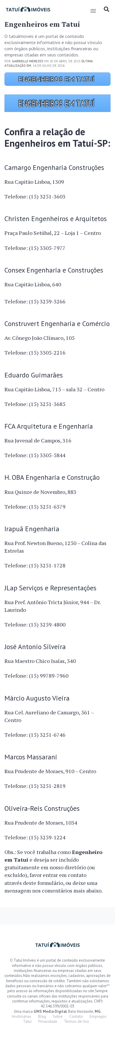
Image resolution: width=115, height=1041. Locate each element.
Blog (42, 1016)
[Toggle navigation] (93, 10)
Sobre (58, 1016)
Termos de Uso (76, 1021)
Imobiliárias (21, 1016)
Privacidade (47, 1021)
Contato (76, 1016)
